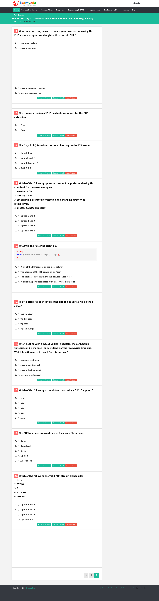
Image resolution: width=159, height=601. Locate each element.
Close (23, 451)
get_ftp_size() (27, 314)
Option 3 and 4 (28, 216)
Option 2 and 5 (28, 519)
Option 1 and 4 (28, 230)
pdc (22, 413)
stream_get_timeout (30, 360)
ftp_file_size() (26, 319)
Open (23, 441)
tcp (22, 398)
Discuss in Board (58, 98)
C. (16, 88)
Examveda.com (31, 588)
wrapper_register (29, 43)
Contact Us (131, 588)
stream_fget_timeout (31, 375)
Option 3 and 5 (28, 504)
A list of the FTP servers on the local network (42, 267)
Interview (126, 10)
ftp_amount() (27, 328)
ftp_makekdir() (27, 158)
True (23, 125)
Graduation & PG (110, 10)
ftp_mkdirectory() (29, 163)
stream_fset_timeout (30, 370)
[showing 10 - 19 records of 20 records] (86, 575)
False (22, 130)
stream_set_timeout (30, 365)
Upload (24, 456)
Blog (133, 10)
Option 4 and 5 (27, 514)
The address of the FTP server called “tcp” (40, 272)
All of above (26, 461)
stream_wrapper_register (32, 88)
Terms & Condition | (108, 588)
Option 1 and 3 (27, 221)
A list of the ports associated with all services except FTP (48, 282)
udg (22, 408)
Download (25, 446)
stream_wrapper (28, 48)
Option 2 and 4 (27, 225)
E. (16, 418)
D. (16, 93)
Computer (60, 10)
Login (137, 3)
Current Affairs (47, 10)
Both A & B (26, 168)
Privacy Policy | (121, 588)
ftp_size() (24, 323)
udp (22, 403)
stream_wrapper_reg (31, 93)
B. (16, 48)
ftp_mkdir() (26, 153)
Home (16, 10)
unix (22, 418)
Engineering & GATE (76, 10)
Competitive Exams (29, 10)
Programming (94, 10)
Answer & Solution (44, 98)
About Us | (97, 588)
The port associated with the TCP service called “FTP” (46, 277)
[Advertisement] (58, 68)
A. (16, 43)
